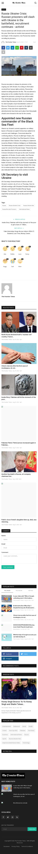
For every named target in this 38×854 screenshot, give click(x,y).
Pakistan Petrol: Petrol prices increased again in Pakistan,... (18, 444)
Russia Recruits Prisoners (9, 209)
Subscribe (32, 829)
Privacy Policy (16, 846)
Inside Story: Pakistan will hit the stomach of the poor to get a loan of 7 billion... (19, 224)
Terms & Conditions (27, 846)
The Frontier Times (10, 42)
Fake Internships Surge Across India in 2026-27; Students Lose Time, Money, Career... (19, 232)
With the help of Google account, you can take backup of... (24, 636)
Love (20, 254)
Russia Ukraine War (28, 205)
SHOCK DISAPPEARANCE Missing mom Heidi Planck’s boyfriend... (23, 626)
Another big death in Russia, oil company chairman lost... (16, 475)
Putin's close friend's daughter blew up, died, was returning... (19, 521)
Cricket (4, 730)
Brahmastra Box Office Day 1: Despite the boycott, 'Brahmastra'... (24, 607)
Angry (5, 266)
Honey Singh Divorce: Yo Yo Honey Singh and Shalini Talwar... (16, 703)
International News (24, 209)
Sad (12, 266)
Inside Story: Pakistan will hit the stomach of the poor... (18, 398)
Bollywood (17, 726)
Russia (4, 205)
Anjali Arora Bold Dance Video (11, 743)
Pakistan (22, 730)
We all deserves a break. (20, 803)
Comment (4, 552)
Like (5, 254)
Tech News (31, 730)
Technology (26, 743)
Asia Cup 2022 (13, 730)
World (3, 9)
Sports (4, 739)
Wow (19, 266)
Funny (27, 254)
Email (3, 544)
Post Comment (8, 567)
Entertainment (6, 726)
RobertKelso (16, 629)
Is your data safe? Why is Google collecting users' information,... (23, 597)
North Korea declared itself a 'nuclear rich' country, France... (16, 336)
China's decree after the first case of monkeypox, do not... (14, 367)
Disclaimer (7, 846)
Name (3, 535)
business (5, 734)
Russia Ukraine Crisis (14, 205)
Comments (5, 531)
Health (31, 726)
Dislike (12, 254)
